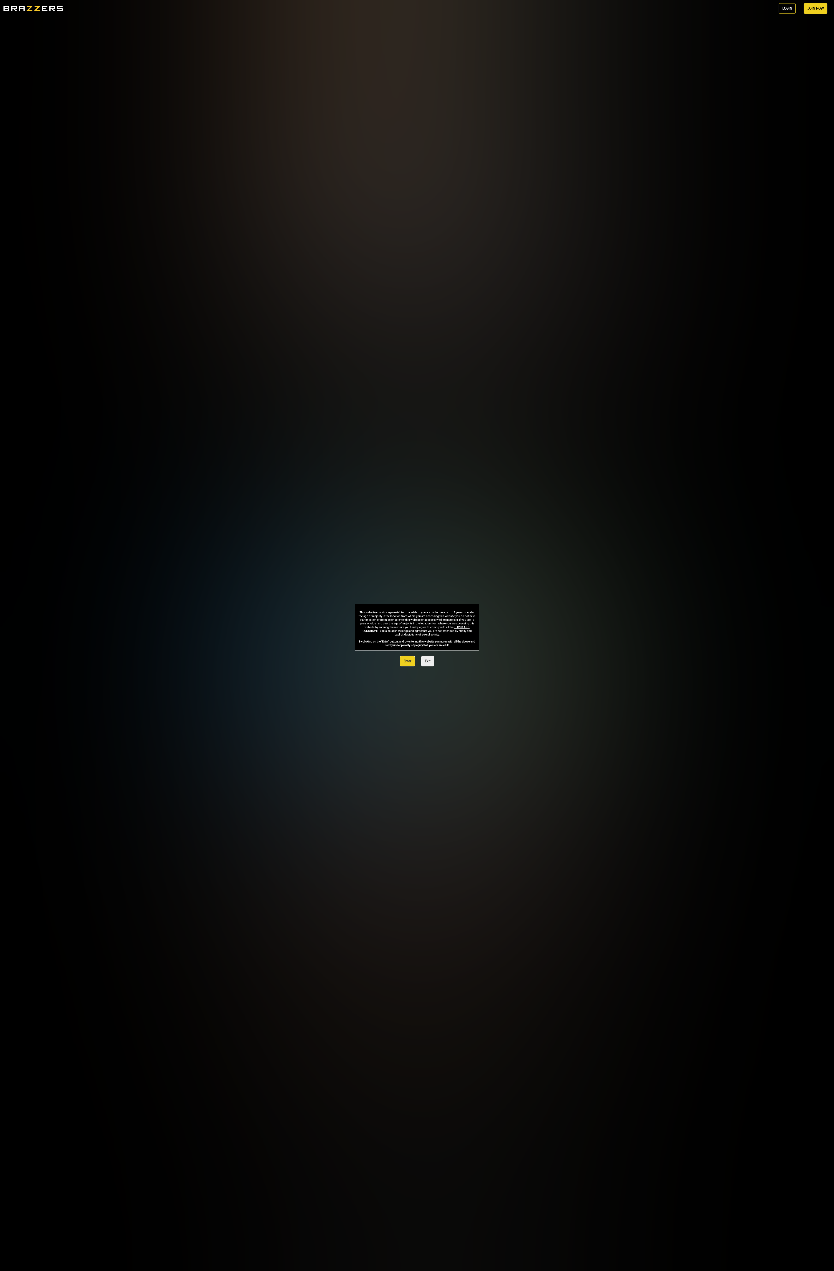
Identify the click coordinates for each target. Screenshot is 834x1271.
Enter (407, 661)
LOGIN (787, 8)
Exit (427, 661)
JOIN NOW (815, 8)
